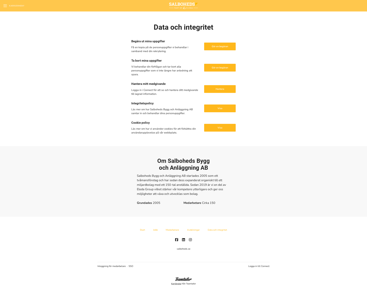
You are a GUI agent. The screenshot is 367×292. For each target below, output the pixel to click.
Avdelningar (193, 230)
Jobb (155, 230)
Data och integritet (217, 230)
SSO (131, 266)
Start (142, 230)
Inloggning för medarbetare (111, 266)
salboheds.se (183, 248)
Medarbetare (172, 230)
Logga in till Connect (259, 266)
